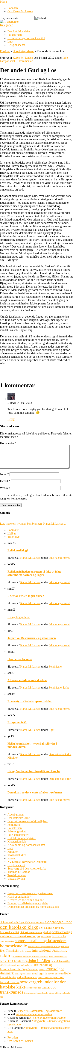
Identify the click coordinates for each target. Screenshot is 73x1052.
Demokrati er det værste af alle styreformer (34, 792)
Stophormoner (33, 987)
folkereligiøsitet (16, 831)
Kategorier (6, 25)
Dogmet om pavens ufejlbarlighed (27, 821)
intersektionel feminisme (49, 950)
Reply (11, 419)
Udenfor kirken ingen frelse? (25, 595)
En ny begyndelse (18, 617)
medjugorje (39, 973)
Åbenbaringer (15, 814)
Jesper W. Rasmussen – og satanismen (31, 638)
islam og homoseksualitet (35, 956)
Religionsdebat (16, 44)
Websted (5, 488)
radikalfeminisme (27, 977)
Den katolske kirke (18, 31)
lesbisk (42, 969)
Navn (4, 474)
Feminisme (55, 666)
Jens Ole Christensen (14, 961)
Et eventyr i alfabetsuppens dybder (29, 701)
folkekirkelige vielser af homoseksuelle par (36, 934)
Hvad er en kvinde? (19, 659)
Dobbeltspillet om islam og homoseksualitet (33, 906)
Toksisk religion (16, 875)
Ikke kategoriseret (23, 51)
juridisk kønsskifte (60, 961)
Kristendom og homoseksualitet (26, 38)
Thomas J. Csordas (18, 871)
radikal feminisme (46, 977)
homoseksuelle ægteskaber (39, 947)
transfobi (49, 987)
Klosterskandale (16, 841)
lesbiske (51, 969)
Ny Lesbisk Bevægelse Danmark (27, 861)
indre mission (25, 951)
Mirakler (12, 757)
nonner (11, 858)
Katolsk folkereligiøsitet (21, 838)
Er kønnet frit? (17, 722)
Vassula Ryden (16, 878)
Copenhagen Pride (58, 922)
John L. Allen (39, 961)
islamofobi (17, 957)
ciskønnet (40, 922)
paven (51, 973)
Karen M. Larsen (23, 57)
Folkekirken (14, 34)
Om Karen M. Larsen (20, 11)
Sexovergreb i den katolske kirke (26, 868)
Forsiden (12, 8)
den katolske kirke (19, 927)
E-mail (5, 481)
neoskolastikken (16, 855)
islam (6, 956)
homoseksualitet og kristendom (40, 940)
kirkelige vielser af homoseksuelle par (16, 965)
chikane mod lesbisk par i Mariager (18, 922)
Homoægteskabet (60, 946)
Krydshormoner (30, 969)
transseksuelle (42, 993)
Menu (3, 1)
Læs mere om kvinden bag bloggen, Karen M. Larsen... (33, 523)
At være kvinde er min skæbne (27, 680)
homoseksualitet (7, 941)
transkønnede (11, 992)
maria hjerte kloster (23, 974)
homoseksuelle (13, 945)
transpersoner (30, 993)
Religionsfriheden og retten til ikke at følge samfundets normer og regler (34, 573)
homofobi (59, 936)
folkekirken (46, 937)
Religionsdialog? (17, 550)
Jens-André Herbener (58, 957)
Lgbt (10, 41)
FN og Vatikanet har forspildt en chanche (33, 771)
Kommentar (8, 443)
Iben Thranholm (9, 950)
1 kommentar (25, 61)
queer (57, 973)
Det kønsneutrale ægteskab (35, 932)
